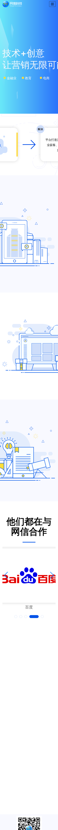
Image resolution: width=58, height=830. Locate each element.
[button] (15, 616)
